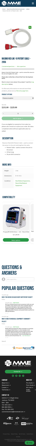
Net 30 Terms (22, 434)
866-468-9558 (6, 407)
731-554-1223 (6, 405)
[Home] (11, 3)
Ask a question (21, 66)
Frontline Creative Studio (22, 441)
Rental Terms (30, 434)
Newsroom (5, 385)
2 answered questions (8, 66)
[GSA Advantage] (25, 418)
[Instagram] (20, 376)
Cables (27, 9)
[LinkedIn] (13, 376)
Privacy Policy (6, 434)
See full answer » (26, 335)
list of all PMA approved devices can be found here (18, 334)
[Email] (23, 376)
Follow (3, 299)
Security (18, 436)
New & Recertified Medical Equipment (15, 9)
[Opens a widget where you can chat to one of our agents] (29, 443)
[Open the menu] (32, 3)
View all (4, 341)
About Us (5, 383)
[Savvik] (16, 423)
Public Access (28, 390)
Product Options (7, 94)
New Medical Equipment (22, 181)
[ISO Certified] (17, 418)
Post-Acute (30, 385)
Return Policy (14, 434)
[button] (30, 27)
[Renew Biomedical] (7, 423)
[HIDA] (27, 423)
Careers (4, 387)
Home (3, 9)
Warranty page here (22, 91)
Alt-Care (28, 387)
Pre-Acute (29, 383)
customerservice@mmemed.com (13, 411)
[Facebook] (16, 376)
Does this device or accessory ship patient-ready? (17, 297)
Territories (5, 389)
